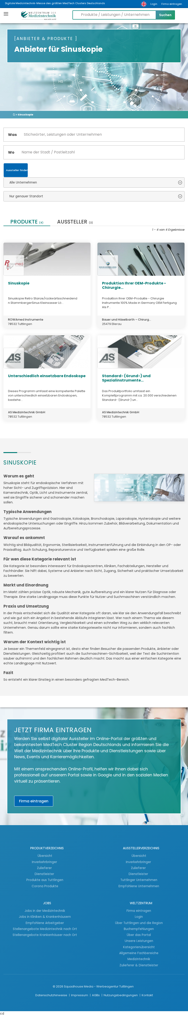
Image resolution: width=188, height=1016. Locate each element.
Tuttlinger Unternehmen (138, 880)
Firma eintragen (171, 4)
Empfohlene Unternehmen (139, 886)
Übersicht (45, 856)
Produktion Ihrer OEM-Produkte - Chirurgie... (134, 285)
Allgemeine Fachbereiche (138, 953)
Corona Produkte (45, 886)
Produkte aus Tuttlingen (44, 880)
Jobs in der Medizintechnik (45, 911)
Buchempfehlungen (139, 929)
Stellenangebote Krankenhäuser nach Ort (45, 935)
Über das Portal (139, 935)
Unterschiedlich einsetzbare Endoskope (47, 376)
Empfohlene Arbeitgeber (45, 923)
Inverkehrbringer (45, 862)
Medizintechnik (138, 959)
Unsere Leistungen (139, 941)
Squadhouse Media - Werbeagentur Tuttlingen (99, 986)
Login (153, 4)
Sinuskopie (18, 283)
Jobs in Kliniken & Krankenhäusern (45, 917)
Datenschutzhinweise (51, 995)
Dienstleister (45, 874)
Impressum (80, 995)
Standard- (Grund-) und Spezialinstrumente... (126, 378)
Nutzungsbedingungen (121, 995)
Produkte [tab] (26, 222)
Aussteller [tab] (75, 222)
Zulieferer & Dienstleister (138, 965)
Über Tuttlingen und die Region (139, 923)
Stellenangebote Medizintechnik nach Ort (45, 929)
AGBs (96, 995)
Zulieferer (45, 868)
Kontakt (147, 995)
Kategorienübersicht (139, 947)
